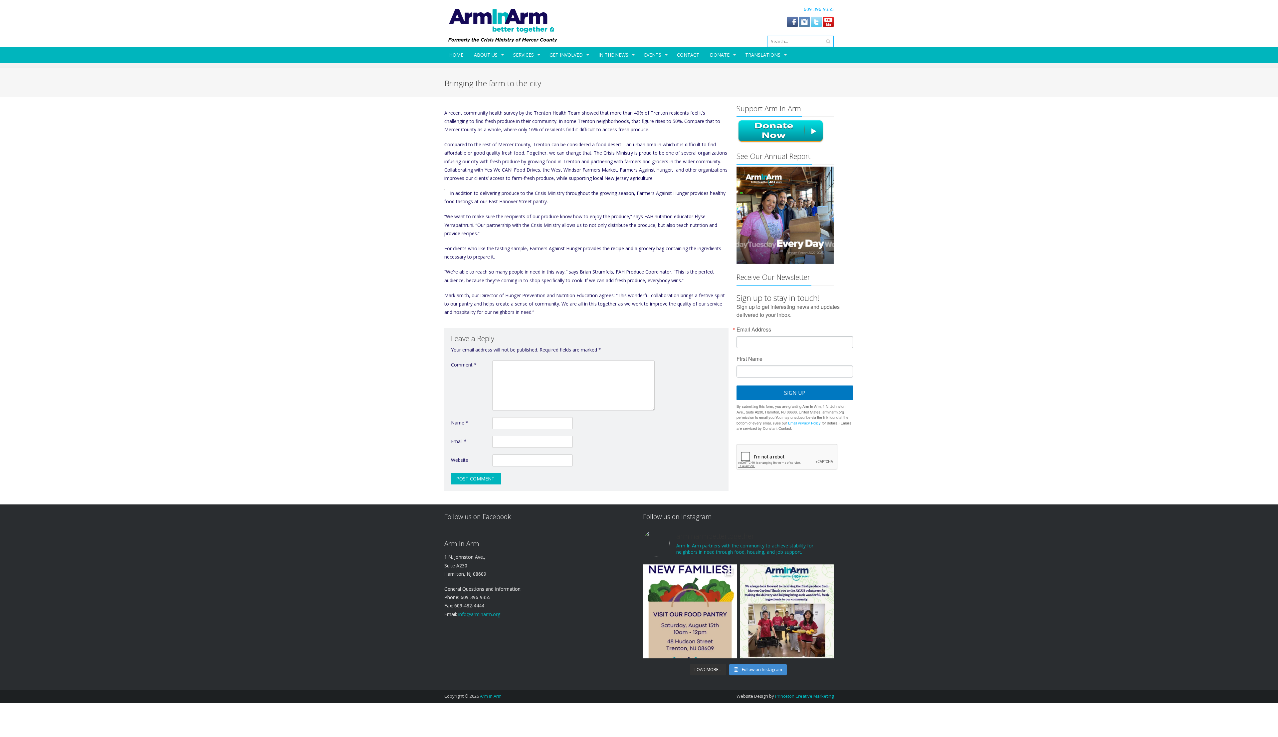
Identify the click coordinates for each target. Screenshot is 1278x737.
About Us (486, 55)
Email (459, 441)
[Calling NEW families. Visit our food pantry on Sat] (690, 611)
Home (456, 55)
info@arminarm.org (478, 614)
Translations (762, 55)
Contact (688, 55)
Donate (720, 55)
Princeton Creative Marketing (804, 696)
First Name (749, 359)
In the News (613, 55)
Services (523, 55)
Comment (464, 365)
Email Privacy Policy (804, 422)
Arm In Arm (491, 696)
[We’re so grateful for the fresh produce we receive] (787, 611)
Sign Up (794, 392)
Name (459, 422)
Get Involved (566, 55)
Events (652, 55)
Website (459, 460)
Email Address (754, 329)
